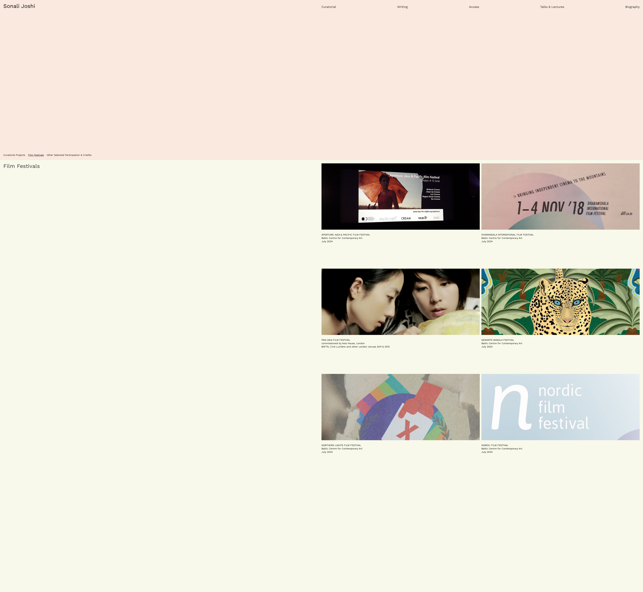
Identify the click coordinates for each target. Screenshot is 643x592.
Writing (402, 7)
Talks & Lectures (552, 7)
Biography (632, 7)
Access (474, 7)
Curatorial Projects (14, 155)
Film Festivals (36, 155)
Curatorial (329, 7)
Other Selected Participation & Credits (69, 155)
